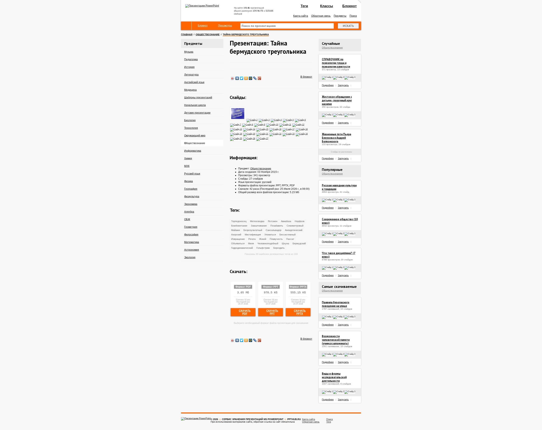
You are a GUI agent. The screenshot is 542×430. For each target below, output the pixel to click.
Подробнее (328, 85)
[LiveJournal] (255, 78)
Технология (191, 127)
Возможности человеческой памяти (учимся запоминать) (336, 339)
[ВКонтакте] (237, 78)
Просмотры (225, 25)
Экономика (190, 204)
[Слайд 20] (249, 133)
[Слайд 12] (298, 124)
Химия (188, 158)
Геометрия (190, 226)
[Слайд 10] (272, 124)
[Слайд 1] (238, 119)
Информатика (192, 150)
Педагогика (191, 59)
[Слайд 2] (252, 119)
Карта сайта (300, 15)
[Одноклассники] (246, 78)
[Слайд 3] (264, 119)
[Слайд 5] (288, 119)
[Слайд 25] (236, 138)
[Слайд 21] (262, 133)
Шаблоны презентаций (198, 97)
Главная (186, 34)
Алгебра (189, 211)
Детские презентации (197, 112)
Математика (191, 242)
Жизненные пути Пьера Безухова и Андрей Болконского (336, 137)
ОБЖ (187, 219)
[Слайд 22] (275, 133)
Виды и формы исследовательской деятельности (334, 377)
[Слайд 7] (236, 124)
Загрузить (343, 85)
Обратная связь (320, 15)
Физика (188, 181)
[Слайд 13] (236, 129)
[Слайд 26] (249, 138)
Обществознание (208, 34)
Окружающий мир (194, 135)
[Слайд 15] (262, 129)
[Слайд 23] (288, 133)
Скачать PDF (245, 312)
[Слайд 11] (285, 124)
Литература (191, 74)
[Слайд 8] (248, 124)
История (189, 67)
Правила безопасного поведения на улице (335, 304)
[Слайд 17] (288, 129)
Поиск (353, 15)
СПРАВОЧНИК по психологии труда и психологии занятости (336, 63)
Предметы (340, 15)
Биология (190, 120)
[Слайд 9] (260, 124)
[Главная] (186, 26)
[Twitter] (241, 78)
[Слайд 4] (276, 119)
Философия (191, 234)
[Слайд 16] (275, 129)
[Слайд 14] (249, 129)
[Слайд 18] (301, 129)
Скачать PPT (272, 312)
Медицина (190, 89)
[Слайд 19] (236, 133)
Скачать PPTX (300, 312)
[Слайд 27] (262, 138)
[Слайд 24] (301, 133)
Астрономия (191, 249)
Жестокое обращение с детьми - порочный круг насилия (337, 100)
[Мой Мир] (250, 78)
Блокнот (349, 6)
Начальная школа (195, 105)
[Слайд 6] (301, 119)
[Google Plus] (259, 78)
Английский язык (194, 82)
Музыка (188, 51)
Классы (326, 6)
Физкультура (191, 196)
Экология (189, 257)
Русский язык (192, 173)
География (190, 188)
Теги (304, 6)
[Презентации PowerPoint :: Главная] (202, 5)
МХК (186, 166)
